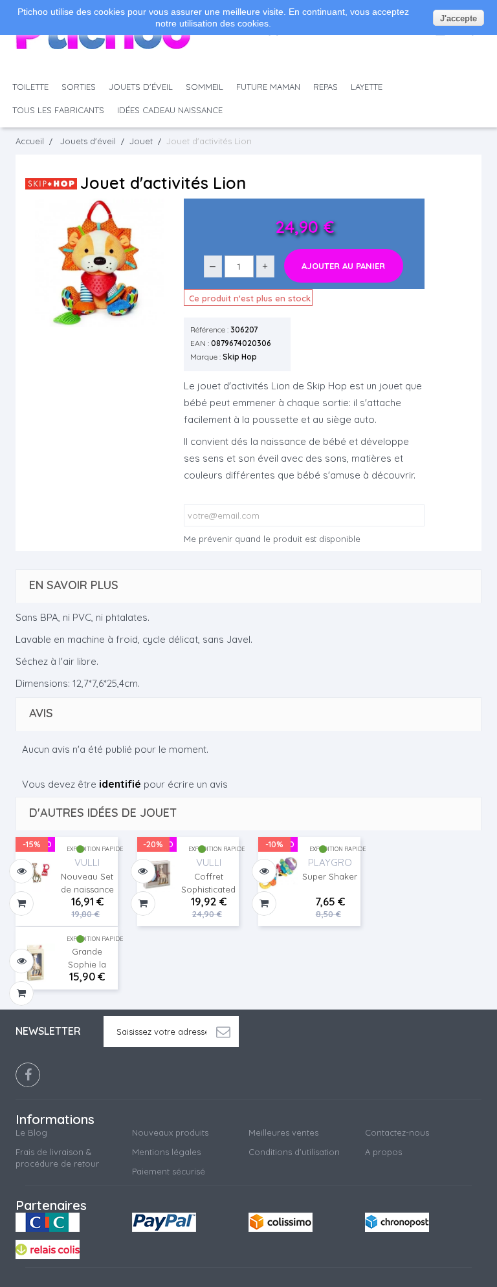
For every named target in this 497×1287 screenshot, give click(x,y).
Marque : (205, 357)
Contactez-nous (397, 1132)
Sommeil (204, 86)
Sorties (78, 86)
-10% (274, 844)
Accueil (30, 141)
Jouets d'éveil (141, 86)
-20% (153, 844)
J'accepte (458, 18)
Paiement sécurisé (168, 1171)
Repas (325, 86)
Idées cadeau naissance (170, 110)
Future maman (268, 86)
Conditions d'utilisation (294, 1152)
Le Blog (31, 1132)
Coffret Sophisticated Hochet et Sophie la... (208, 883)
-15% (32, 844)
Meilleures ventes (283, 1132)
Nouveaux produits (170, 1132)
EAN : (199, 343)
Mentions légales (166, 1152)
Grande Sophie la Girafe (87, 958)
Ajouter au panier (343, 266)
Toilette (30, 86)
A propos (383, 1152)
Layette (366, 86)
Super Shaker (329, 876)
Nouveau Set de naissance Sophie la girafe (87, 883)
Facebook (28, 1075)
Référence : (209, 329)
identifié (120, 783)
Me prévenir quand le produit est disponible (272, 539)
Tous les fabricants (58, 110)
